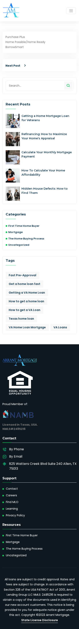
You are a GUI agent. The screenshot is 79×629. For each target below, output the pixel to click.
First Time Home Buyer (24, 226)
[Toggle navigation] (71, 10)
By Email (15, 456)
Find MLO (12, 502)
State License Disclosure (39, 620)
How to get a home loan (26, 301)
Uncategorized (18, 245)
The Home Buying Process (26, 238)
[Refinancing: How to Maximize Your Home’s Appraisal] (13, 139)
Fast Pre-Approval (22, 275)
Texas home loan (21, 319)
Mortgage (15, 232)
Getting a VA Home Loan (27, 293)
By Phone (16, 449)
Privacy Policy (15, 515)
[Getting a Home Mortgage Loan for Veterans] (13, 121)
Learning (12, 509)
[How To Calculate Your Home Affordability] (13, 175)
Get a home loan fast (24, 284)
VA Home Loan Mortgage (27, 327)
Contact (12, 489)
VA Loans (60, 327)
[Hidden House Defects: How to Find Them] (13, 194)
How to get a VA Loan (24, 310)
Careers (11, 495)
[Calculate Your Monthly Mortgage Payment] (13, 157)
